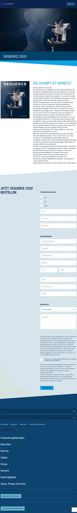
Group (4, 463)
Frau (45, 201)
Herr (45, 197)
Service (5, 450)
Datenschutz (23, 424)
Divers (46, 205)
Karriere (5, 470)
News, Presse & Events (13, 483)
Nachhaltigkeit (8, 477)
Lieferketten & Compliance (37, 424)
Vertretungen (4, 424)
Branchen (6, 444)
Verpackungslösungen (13, 437)
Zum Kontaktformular (10, 496)
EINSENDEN (47, 388)
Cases (4, 457)
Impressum (14, 424)
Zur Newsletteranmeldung (12, 508)
